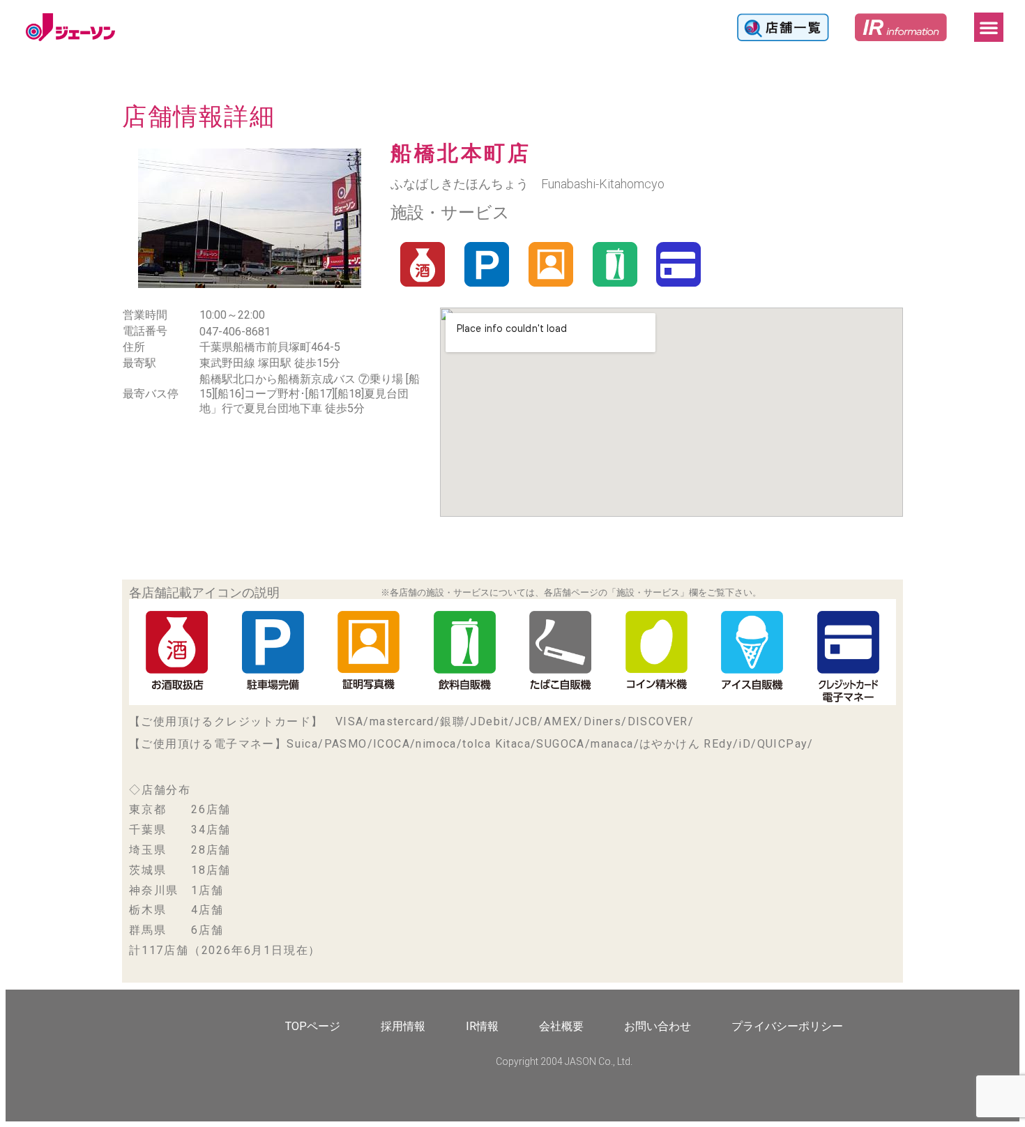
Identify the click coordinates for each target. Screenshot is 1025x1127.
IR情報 (482, 1026)
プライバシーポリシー (787, 1026)
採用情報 (403, 1026)
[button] (988, 27)
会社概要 (561, 1026)
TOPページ (312, 1026)
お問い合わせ (657, 1026)
